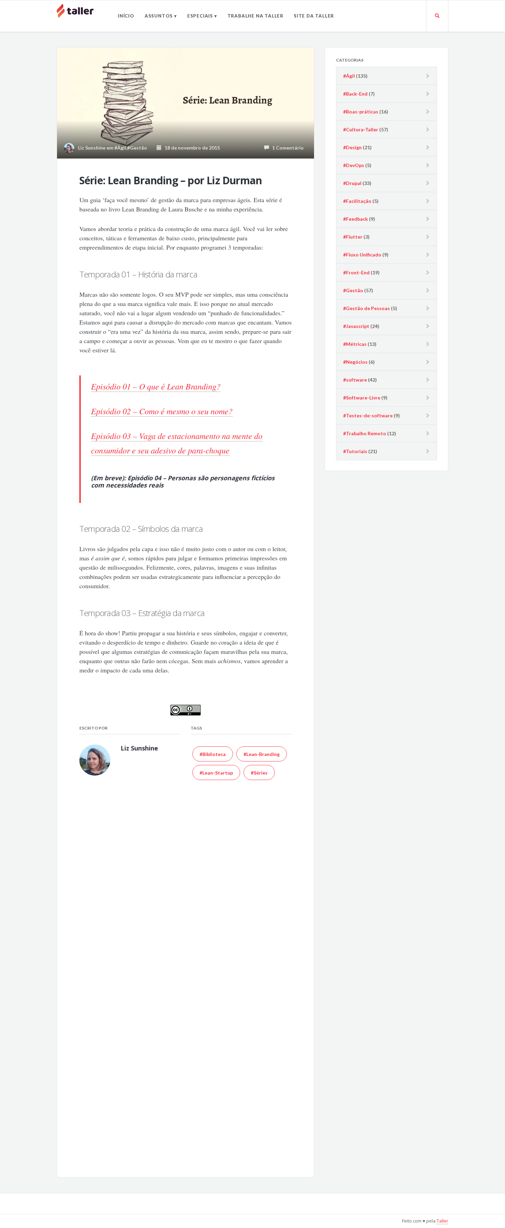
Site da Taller (314, 16)
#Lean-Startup (216, 773)
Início (126, 16)
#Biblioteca (213, 754)
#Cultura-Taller (360, 129)
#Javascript (356, 326)
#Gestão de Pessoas (366, 308)
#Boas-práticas (360, 111)
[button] (185, 103)
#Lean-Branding (262, 754)
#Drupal (352, 183)
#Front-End (356, 272)
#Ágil (120, 148)
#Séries (259, 773)
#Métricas (355, 344)
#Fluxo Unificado (362, 254)
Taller (442, 1221)
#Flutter (352, 237)
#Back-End (355, 94)
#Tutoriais (355, 451)
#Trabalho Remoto (364, 433)
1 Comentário (286, 148)
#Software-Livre (361, 398)
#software (355, 380)
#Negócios (355, 362)
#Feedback (355, 219)
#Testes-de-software (368, 415)
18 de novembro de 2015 (190, 148)
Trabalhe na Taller (255, 16)
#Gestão (137, 148)
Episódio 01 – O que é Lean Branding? (156, 386)
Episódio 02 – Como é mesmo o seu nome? (162, 410)
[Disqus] (185, 888)
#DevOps (353, 165)
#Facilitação (357, 201)
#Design (352, 147)
